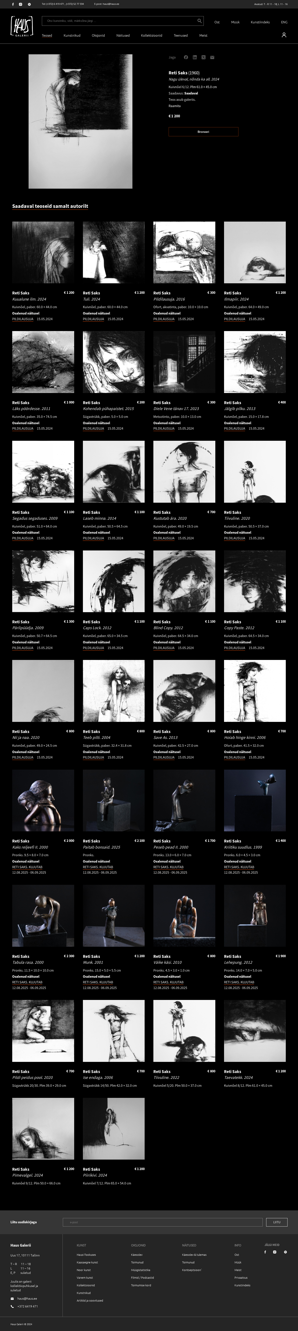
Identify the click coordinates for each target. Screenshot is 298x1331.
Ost (217, 22)
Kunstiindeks (260, 22)
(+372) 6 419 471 (55, 3)
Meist (238, 1270)
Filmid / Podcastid (142, 1277)
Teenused (181, 35)
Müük (235, 22)
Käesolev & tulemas (194, 1254)
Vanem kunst (85, 1277)
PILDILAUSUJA (22, 319)
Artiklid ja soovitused (90, 1300)
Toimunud (137, 1262)
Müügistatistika (140, 1270)
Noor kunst (84, 1270)
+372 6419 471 (27, 1306)
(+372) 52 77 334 (75, 3)
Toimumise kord (141, 1285)
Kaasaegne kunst (87, 1262)
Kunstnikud (72, 35)
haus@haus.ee (111, 3)
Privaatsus (241, 1277)
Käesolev (136, 1254)
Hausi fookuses (86, 1254)
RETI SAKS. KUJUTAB (27, 867)
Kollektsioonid (151, 35)
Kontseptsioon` (192, 1270)
